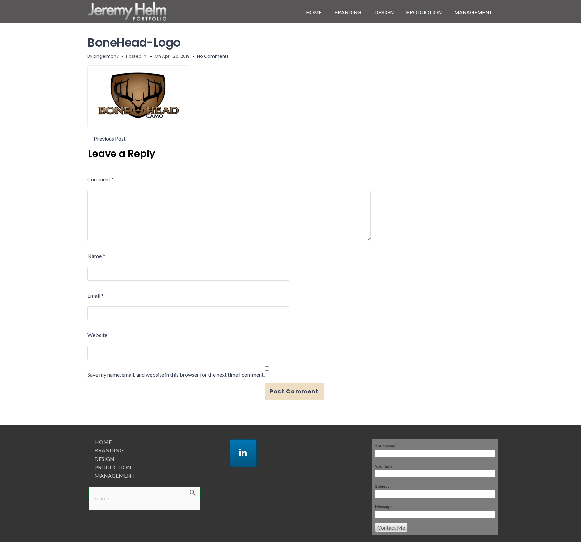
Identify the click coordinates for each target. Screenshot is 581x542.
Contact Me (391, 527)
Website (97, 335)
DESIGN (384, 12)
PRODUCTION (424, 12)
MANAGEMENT (473, 12)
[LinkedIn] (243, 453)
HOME (314, 12)
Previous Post (106, 138)
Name (96, 255)
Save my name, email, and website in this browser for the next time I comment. (176, 374)
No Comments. (213, 56)
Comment (100, 179)
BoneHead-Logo (134, 42)
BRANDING (348, 12)
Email (95, 295)
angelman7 (106, 56)
